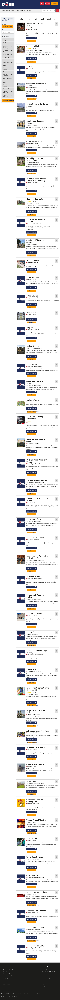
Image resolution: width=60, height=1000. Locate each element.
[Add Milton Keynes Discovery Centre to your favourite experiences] (56, 460)
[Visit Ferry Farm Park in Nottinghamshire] (21, 580)
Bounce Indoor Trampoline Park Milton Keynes (37, 557)
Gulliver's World (32, 400)
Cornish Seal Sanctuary (36, 765)
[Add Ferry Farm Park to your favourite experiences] (56, 577)
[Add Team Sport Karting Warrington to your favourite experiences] (56, 417)
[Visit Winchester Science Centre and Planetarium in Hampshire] (21, 691)
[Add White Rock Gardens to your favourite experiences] (56, 857)
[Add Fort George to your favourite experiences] (56, 781)
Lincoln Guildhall (33, 632)
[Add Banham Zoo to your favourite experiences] (56, 839)
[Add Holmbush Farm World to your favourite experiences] (56, 199)
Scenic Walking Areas (31, 115)
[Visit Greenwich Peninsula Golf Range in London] (21, 87)
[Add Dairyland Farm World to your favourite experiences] (56, 748)
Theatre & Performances (31, 833)
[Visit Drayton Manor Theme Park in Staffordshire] (21, 714)
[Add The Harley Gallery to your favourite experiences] (56, 614)
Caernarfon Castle (34, 142)
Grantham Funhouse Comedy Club (34, 801)
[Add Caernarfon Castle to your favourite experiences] (56, 142)
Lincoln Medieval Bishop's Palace (37, 500)
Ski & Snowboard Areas (31, 959)
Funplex (29, 328)
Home (3, 10)
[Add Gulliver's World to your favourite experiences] (56, 400)
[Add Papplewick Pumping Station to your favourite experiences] (56, 595)
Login (48, 3)
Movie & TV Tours (31, 40)
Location (4, 24)
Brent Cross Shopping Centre (35, 122)
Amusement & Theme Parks (31, 411)
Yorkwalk (30, 67)
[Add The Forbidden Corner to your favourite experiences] (56, 927)
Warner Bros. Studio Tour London (36, 25)
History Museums (31, 394)
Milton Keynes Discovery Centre (36, 461)
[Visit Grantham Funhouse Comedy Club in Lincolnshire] (21, 803)
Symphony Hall (32, 46)
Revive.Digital (14, 996)
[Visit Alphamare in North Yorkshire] (21, 672)
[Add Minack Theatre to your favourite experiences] (56, 261)
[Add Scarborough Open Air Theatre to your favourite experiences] (56, 220)
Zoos (31, 851)
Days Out (8, 10)
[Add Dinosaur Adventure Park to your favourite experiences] (56, 892)
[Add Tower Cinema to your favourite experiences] (56, 296)
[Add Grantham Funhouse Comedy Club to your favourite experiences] (56, 800)
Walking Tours (31, 78)
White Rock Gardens (34, 857)
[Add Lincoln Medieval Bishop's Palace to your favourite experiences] (56, 499)
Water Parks (31, 682)
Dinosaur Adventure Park (36, 892)
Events (29, 10)
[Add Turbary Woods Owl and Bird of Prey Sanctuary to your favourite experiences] (56, 179)
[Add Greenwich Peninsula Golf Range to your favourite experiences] (56, 84)
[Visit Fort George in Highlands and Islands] (21, 784)
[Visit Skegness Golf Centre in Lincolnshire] (21, 541)
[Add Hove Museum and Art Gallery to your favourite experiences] (56, 440)
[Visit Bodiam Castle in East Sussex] (21, 349)
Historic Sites (31, 794)
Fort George (31, 781)
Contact (2, 996)
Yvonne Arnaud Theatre (36, 820)
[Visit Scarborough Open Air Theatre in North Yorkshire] (21, 223)
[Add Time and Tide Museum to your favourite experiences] (56, 911)
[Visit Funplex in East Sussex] (21, 331)
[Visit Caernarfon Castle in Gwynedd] (21, 145)
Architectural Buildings (31, 645)
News (25, 10)
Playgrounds (31, 290)
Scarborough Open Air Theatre (35, 221)
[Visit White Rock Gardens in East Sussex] (21, 860)
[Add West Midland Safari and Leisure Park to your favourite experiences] (56, 158)
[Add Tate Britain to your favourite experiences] (56, 313)
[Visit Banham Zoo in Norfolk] (21, 842)
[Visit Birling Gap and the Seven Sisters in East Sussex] (21, 107)
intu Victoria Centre (34, 519)
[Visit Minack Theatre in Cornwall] (21, 264)
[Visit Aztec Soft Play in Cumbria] (21, 280)
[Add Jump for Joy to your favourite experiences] (56, 365)
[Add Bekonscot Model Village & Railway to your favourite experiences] (56, 651)
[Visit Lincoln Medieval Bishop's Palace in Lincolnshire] (21, 502)
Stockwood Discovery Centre (35, 241)
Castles (31, 152)
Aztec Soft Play (32, 277)
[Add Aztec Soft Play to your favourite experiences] (56, 278)
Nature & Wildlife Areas (31, 193)
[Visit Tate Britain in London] (21, 316)
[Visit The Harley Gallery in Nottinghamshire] (21, 617)
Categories (5, 36)
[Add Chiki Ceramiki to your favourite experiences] (56, 876)
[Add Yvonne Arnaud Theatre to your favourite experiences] (56, 820)
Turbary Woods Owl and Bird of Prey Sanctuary (36, 180)
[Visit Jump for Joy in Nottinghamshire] (21, 368)
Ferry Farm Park (33, 577)
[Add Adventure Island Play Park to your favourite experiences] (56, 731)
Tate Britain (31, 313)
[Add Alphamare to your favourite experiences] (56, 670)
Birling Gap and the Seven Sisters (37, 105)
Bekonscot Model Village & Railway (37, 652)
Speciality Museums (31, 255)
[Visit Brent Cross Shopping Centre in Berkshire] (21, 124)
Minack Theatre (32, 261)
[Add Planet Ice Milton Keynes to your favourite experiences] (56, 480)
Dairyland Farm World (35, 748)
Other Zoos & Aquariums (31, 173)
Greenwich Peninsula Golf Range (37, 85)
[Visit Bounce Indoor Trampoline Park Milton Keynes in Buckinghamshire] (21, 559)
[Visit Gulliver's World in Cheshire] (21, 403)
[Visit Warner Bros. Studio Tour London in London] (21, 27)
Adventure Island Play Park (37, 731)
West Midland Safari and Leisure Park (36, 159)
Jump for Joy (32, 365)
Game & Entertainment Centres (31, 98)
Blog (21, 10)
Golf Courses (31, 550)
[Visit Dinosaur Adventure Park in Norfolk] (21, 895)
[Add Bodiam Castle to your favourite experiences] (56, 346)
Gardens (31, 664)
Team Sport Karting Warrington (34, 418)
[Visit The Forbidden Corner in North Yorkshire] (21, 930)
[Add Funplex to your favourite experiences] (56, 328)
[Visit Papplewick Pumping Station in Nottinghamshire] (21, 598)
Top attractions (14, 15)
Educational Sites (31, 475)
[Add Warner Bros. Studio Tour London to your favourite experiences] (56, 24)
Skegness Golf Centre (35, 538)
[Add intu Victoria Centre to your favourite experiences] (56, 519)
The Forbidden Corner (35, 927)
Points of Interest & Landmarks (31, 940)
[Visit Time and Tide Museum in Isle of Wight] (21, 914)
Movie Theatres (31, 307)
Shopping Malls (31, 136)
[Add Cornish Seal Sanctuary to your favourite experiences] (56, 765)
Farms (31, 214)
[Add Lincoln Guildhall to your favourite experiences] (56, 632)
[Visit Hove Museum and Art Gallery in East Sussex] (21, 442)
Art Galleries (31, 322)
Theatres (31, 272)
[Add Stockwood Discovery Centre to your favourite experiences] (56, 240)
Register (55, 3)
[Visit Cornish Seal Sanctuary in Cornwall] (21, 768)
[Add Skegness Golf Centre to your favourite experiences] (56, 538)
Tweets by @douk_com (6, 990)
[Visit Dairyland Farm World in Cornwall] (21, 751)
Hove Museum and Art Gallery (35, 440)
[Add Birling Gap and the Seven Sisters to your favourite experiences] (56, 104)
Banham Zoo (31, 839)
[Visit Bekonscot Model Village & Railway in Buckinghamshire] (21, 654)
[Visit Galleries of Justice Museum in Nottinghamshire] (21, 384)
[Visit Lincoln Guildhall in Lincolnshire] (21, 635)
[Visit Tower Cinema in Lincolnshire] (21, 299)
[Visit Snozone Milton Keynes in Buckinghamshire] (21, 949)
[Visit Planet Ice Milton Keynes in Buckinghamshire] (21, 483)
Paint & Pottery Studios (31, 886)
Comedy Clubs (31, 814)
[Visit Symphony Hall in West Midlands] (21, 49)
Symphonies (31, 61)
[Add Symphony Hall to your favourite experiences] (56, 46)
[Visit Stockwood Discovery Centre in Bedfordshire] (21, 243)
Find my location (8, 26)
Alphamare (31, 669)
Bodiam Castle (32, 346)
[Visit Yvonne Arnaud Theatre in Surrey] (21, 823)
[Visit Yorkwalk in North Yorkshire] (21, 70)
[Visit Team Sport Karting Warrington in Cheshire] (21, 420)
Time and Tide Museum (36, 911)
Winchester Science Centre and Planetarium (37, 689)
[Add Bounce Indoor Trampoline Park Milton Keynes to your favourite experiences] (56, 556)
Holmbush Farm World (35, 199)
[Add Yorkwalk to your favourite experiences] (56, 67)
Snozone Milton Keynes (36, 946)
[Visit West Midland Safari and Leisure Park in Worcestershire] (21, 161)
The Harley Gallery (34, 614)
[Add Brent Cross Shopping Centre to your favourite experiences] (56, 121)
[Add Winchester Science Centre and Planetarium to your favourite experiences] (56, 688)
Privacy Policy (8, 996)
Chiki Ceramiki (32, 875)
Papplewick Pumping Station (35, 596)
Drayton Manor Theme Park (35, 712)
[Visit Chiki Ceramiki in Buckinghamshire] (21, 878)
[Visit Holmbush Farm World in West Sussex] (21, 202)
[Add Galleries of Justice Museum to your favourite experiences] (56, 381)
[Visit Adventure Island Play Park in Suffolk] (21, 734)
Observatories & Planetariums (31, 705)
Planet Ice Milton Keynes (36, 480)
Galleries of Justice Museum (34, 382)
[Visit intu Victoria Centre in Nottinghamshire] (21, 522)
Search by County (15, 10)
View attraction (30, 38)
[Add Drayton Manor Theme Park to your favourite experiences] (56, 711)
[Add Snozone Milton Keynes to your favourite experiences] (56, 946)
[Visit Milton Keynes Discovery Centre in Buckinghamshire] (21, 463)
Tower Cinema (32, 296)
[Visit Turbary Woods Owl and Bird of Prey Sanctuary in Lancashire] (21, 182)
